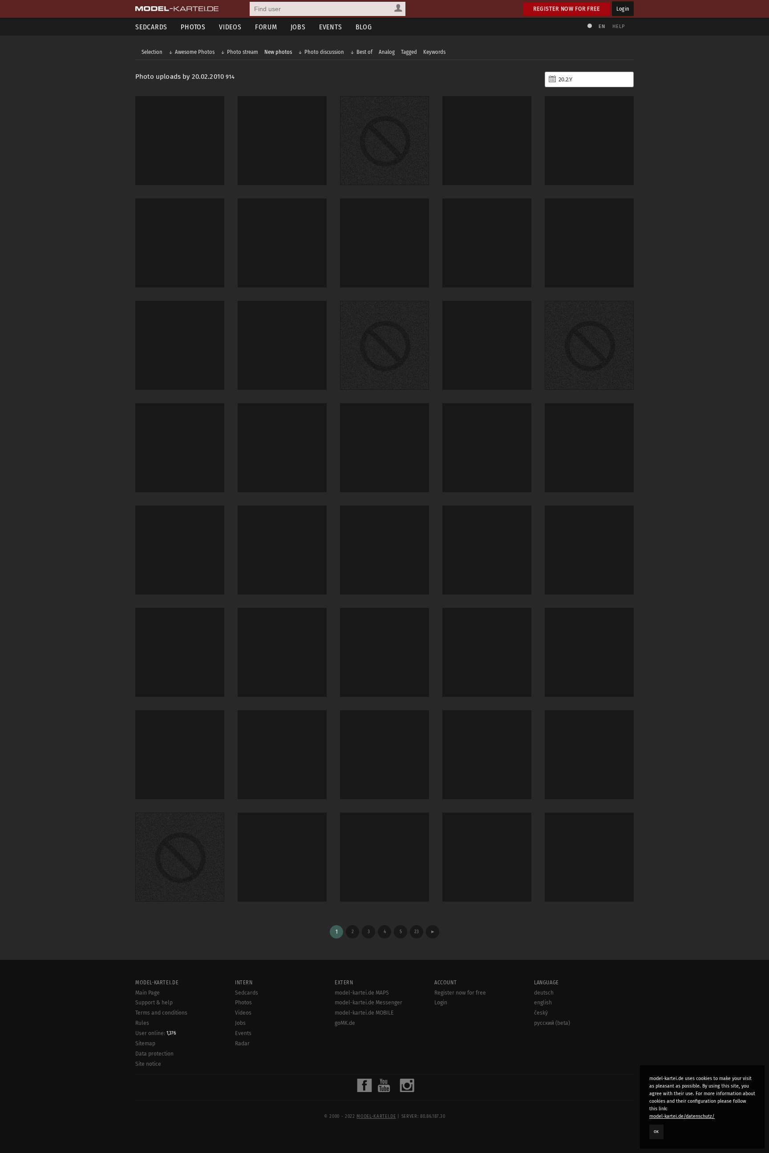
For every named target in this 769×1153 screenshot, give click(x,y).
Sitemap (145, 1043)
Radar (242, 1043)
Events (330, 27)
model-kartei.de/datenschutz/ (682, 1116)
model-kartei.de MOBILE (364, 1013)
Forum (266, 27)
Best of (364, 52)
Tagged (409, 52)
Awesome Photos (195, 52)
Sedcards (151, 27)
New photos (278, 52)
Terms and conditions (161, 1013)
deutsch (544, 993)
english (543, 1002)
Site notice (148, 1064)
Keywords (434, 52)
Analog (387, 52)
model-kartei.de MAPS (362, 993)
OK (656, 1131)
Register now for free (566, 8)
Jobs (298, 27)
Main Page (147, 993)
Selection (152, 52)
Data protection (154, 1054)
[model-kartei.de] (177, 9)
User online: (155, 1033)
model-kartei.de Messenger (368, 1002)
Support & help (154, 1002)
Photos (193, 27)
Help (618, 26)
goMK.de (345, 1023)
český (541, 1013)
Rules (142, 1023)
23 (416, 932)
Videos (230, 27)
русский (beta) (552, 1023)
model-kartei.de (376, 1116)
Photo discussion (324, 52)
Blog (364, 27)
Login (622, 8)
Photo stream (242, 52)
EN (602, 26)
